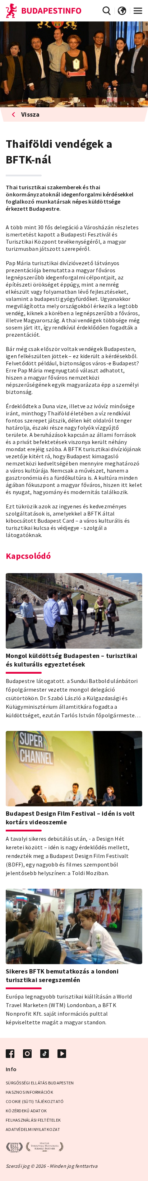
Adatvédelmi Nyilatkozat (33, 1129)
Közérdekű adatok (26, 1110)
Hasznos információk (29, 1092)
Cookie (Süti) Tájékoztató (35, 1101)
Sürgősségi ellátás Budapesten (40, 1082)
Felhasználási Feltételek (33, 1120)
